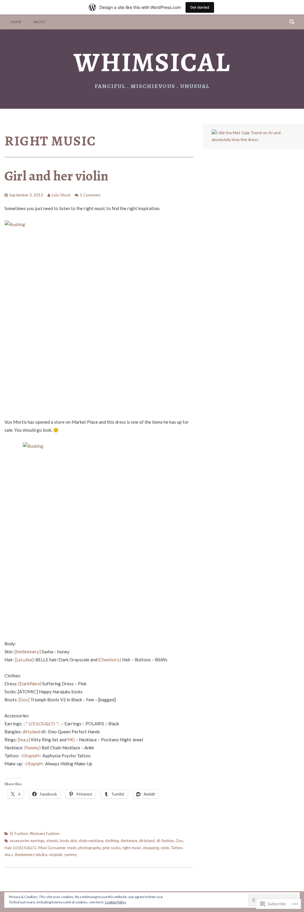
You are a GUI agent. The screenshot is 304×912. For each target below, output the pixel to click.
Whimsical (152, 62)
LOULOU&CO (25, 847)
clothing (112, 840)
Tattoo (177, 847)
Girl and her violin (56, 175)
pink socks (111, 847)
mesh (71, 847)
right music (131, 847)
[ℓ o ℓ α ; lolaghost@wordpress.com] (253, 139)
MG (71, 739)
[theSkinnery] (28, 651)
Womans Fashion (44, 833)
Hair (7, 847)
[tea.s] (24, 739)
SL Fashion (19, 833)
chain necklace (91, 840)
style (165, 847)
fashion (168, 840)
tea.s (8, 854)
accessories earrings (27, 840)
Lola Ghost (61, 195)
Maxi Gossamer (51, 847)
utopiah (55, 854)
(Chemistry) (109, 659)
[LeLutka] (24, 659)
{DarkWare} (29, 683)
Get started (199, 7)
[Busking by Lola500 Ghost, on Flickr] (98, 315)
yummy (70, 854)
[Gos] (24, 699)
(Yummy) (32, 747)
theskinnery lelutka (31, 854)
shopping (151, 847)
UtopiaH (31, 755)
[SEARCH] (292, 22)
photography (89, 847)
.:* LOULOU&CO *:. (41, 723)
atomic (52, 840)
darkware (129, 840)
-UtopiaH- (34, 763)
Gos (179, 840)
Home (15, 22)
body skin (68, 840)
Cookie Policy (115, 902)
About (39, 22)
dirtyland (31, 731)
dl (158, 840)
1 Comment (90, 195)
